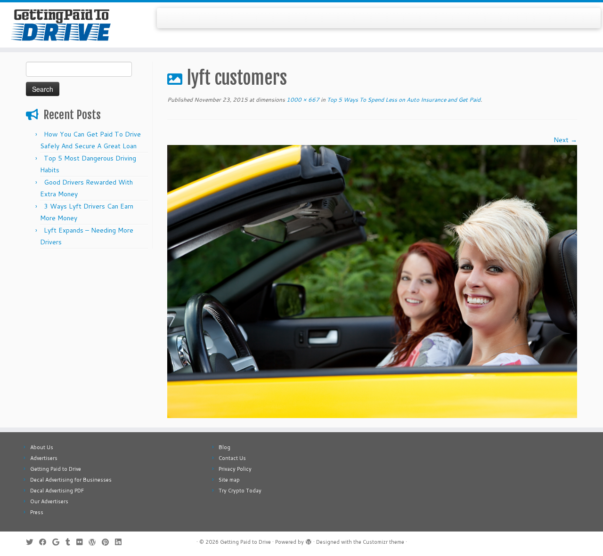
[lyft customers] (372, 281)
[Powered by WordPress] (308, 540)
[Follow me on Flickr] (82, 542)
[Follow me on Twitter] (32, 542)
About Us (41, 447)
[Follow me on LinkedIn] (121, 542)
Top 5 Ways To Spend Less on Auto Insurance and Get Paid (403, 100)
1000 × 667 (302, 100)
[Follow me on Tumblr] (70, 542)
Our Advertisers (49, 501)
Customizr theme (383, 542)
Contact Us (232, 458)
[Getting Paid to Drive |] (69, 25)
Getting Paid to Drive (55, 469)
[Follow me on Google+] (58, 542)
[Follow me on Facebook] (45, 542)
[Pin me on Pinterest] (108, 542)
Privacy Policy (235, 469)
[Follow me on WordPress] (95, 542)
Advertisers (43, 458)
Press (36, 512)
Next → (565, 140)
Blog (224, 447)
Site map (229, 479)
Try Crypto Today (240, 490)
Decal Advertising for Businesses (71, 479)
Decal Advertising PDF (57, 490)
